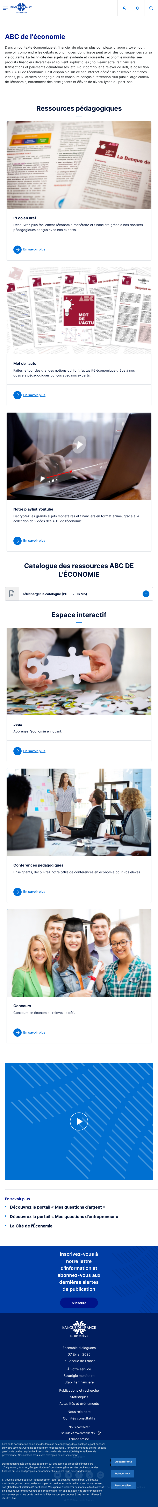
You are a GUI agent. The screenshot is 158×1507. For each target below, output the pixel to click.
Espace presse (79, 1439)
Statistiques (79, 1397)
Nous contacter (79, 1427)
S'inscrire (79, 1303)
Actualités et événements (79, 1403)
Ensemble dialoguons (79, 1348)
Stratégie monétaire (79, 1376)
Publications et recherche (79, 1390)
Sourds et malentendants (78, 1433)
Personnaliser (123, 1485)
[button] (151, 8)
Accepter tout (123, 1461)
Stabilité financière (79, 1382)
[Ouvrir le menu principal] (5, 8)
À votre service (79, 1369)
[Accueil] (79, 1329)
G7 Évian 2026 (79, 1354)
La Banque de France (79, 1361)
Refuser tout (122, 1473)
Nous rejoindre (79, 1412)
